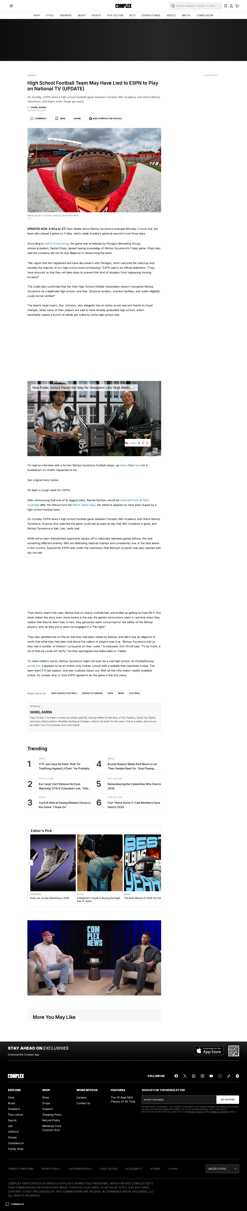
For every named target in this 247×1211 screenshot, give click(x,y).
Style (80, 894)
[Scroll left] (30, 863)
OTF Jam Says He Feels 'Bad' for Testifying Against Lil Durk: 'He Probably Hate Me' (64, 766)
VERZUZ (171, 15)
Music (42, 759)
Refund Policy (51, 1120)
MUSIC (82, 15)
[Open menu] (11, 6)
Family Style (15, 1149)
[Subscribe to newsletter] (227, 1099)
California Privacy (80, 1168)
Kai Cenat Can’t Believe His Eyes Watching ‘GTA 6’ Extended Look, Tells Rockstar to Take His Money (63, 786)
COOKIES (173, 1168)
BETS (132, 15)
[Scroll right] (158, 863)
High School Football (64, 693)
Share (77, 118)
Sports (31, 75)
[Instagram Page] (202, 1076)
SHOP (36, 15)
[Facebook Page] (176, 1076)
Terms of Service (219, 1112)
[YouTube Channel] (211, 1076)
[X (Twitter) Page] (185, 1076)
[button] (222, 1169)
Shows (12, 1137)
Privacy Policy (196, 1112)
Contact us (83, 1103)
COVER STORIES (151, 15)
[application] (94, 418)
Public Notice (108, 1168)
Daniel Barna (41, 712)
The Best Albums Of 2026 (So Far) (143, 898)
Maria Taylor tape (84, 505)
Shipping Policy (52, 1114)
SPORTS (96, 15)
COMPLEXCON (205, 15)
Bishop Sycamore (92, 693)
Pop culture (15, 1114)
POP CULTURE (115, 15)
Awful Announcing (57, 243)
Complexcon (16, 1143)
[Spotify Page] (237, 1076)
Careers (81, 1097)
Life (10, 1126)
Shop (45, 1097)
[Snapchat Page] (220, 1076)
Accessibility (134, 1168)
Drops (46, 1103)
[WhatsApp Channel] (193, 1076)
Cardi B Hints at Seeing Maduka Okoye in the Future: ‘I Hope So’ (65, 805)
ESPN (110, 693)
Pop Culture (46, 778)
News (121, 693)
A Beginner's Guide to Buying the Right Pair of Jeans (98, 899)
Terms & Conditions (20, 1168)
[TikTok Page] (228, 1076)
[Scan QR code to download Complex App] (233, 1051)
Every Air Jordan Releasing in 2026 (49, 898)
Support (47, 1109)
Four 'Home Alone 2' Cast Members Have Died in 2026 (134, 805)
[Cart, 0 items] (237, 6)
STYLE (49, 15)
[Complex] (123, 6)
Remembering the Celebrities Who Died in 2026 (134, 786)
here (123, 465)
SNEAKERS (66, 15)
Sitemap (155, 1168)
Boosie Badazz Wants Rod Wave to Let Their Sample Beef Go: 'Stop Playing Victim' (132, 766)
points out (33, 665)
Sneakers (35, 894)
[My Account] (231, 6)
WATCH (186, 15)
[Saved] (226, 6)
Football (134, 693)
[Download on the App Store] (209, 1051)
